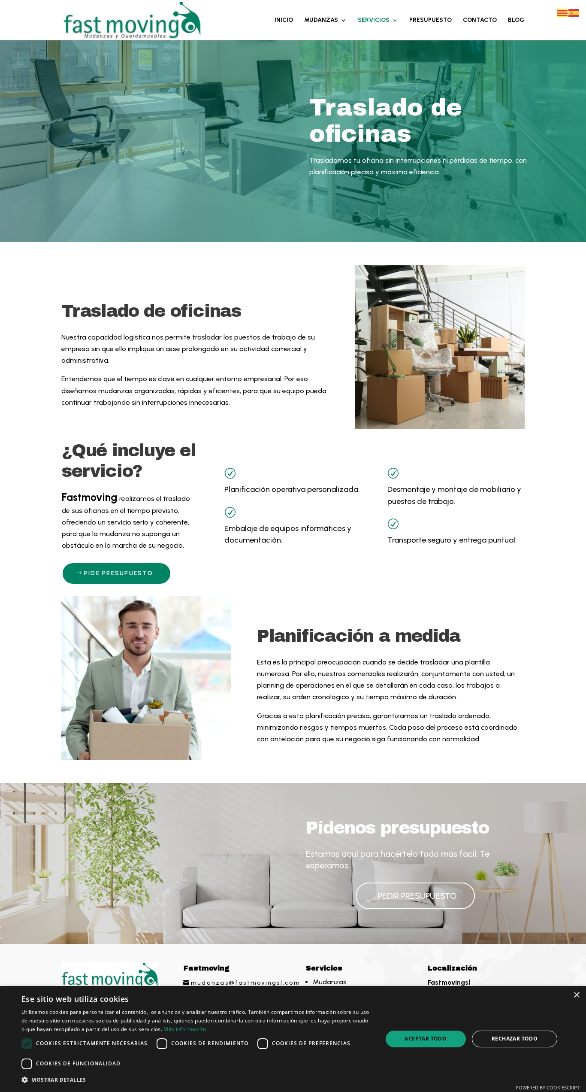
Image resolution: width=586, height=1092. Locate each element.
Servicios (374, 20)
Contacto (480, 20)
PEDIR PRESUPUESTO (417, 896)
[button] (196, 1080)
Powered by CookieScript (548, 1087)
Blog (516, 20)
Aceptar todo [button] (426, 1038)
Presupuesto (430, 20)
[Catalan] (562, 12)
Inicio (284, 20)
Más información (184, 1029)
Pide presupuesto (118, 573)
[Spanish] (574, 12)
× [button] (576, 995)
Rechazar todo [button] (515, 1038)
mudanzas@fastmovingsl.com (245, 982)
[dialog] (293, 1039)
